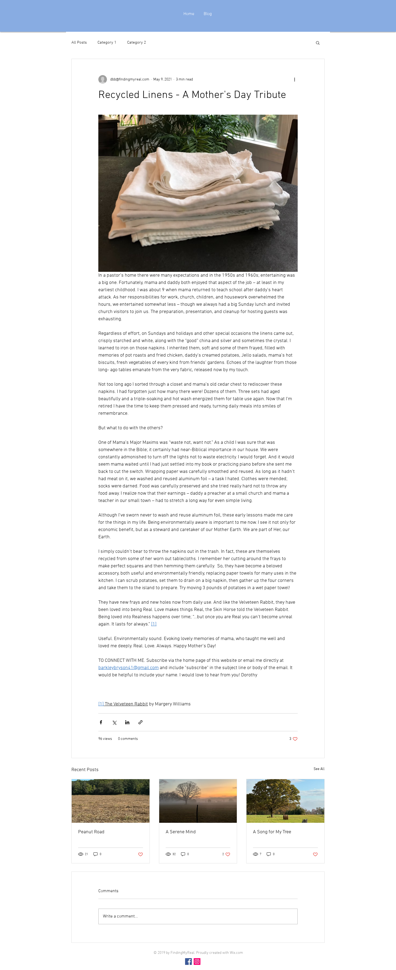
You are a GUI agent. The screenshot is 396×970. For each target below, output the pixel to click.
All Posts (79, 42)
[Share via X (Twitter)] (114, 722)
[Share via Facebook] (100, 722)
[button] (317, 42)
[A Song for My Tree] (285, 801)
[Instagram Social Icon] (197, 961)
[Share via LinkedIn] (127, 722)
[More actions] (294, 79)
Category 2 (136, 42)
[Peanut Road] (111, 801)
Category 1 (107, 42)
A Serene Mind (181, 832)
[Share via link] (140, 722)
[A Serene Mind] (198, 801)
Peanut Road (91, 832)
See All (319, 769)
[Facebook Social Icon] (188, 961)
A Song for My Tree (272, 832)
